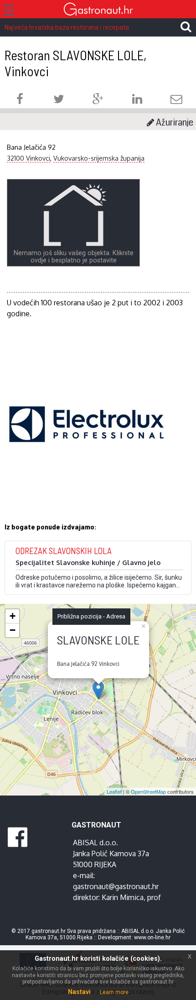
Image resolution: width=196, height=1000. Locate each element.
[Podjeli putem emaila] (176, 100)
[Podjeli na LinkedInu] (137, 100)
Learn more (114, 992)
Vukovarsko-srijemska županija (98, 158)
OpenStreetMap (148, 791)
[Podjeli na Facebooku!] (19, 100)
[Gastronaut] (98, 10)
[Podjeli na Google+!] (98, 100)
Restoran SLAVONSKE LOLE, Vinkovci (75, 63)
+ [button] (12, 616)
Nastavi (79, 991)
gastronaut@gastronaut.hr (116, 886)
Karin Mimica (123, 897)
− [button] (12, 630)
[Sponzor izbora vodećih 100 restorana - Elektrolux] (87, 438)
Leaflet (114, 791)
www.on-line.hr (152, 937)
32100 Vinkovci (28, 158)
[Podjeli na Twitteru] (58, 100)
